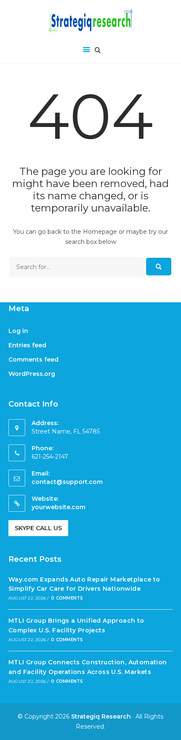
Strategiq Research (101, 716)
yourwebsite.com (58, 507)
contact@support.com (67, 482)
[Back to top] (172, 731)
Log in (18, 331)
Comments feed (33, 359)
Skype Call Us (38, 528)
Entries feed (27, 345)
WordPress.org (31, 374)
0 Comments (67, 598)
